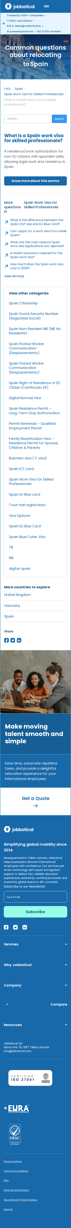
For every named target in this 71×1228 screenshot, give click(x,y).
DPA (6, 1180)
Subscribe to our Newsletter (24, 886)
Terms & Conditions (16, 1171)
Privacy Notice (13, 1161)
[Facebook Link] (6, 927)
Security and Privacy (16, 1190)
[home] (19, 6)
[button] (46, 6)
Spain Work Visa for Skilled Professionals (33, 94)
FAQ (7, 89)
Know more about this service (35, 181)
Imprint (8, 1209)
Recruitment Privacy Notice (20, 1200)
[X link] (15, 927)
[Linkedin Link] (24, 927)
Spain (19, 89)
